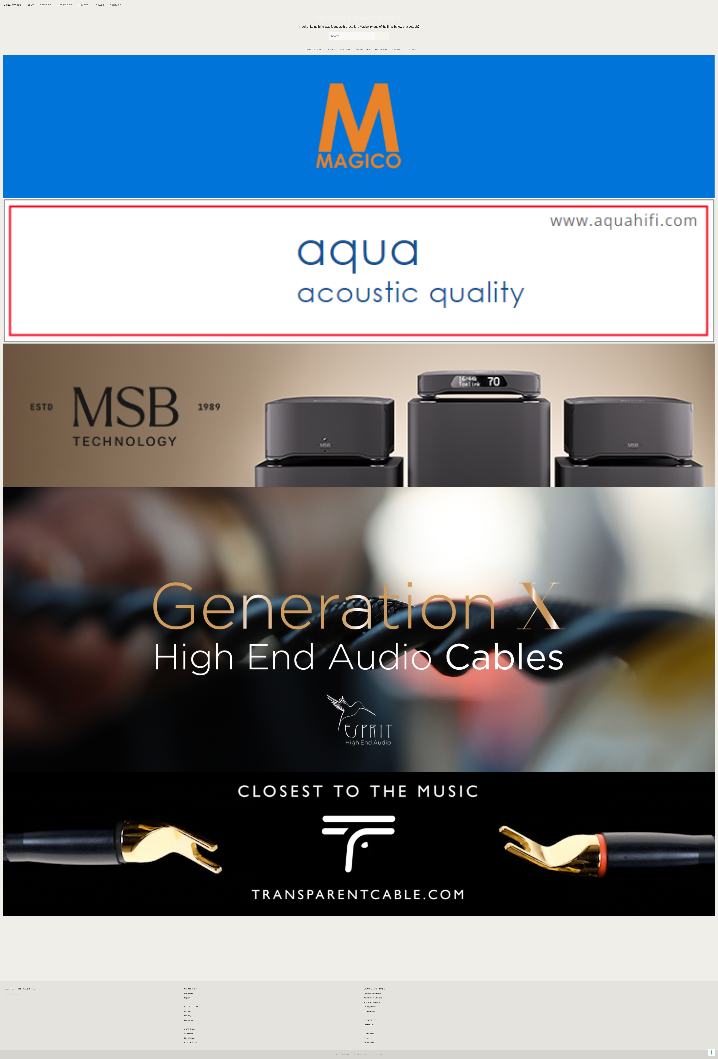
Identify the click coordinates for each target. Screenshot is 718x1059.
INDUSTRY (84, 5)
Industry (187, 1016)
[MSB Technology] (359, 415)
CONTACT (115, 5)
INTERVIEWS (64, 5)
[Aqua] (359, 270)
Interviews (188, 1020)
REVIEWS (45, 5)
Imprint (187, 998)
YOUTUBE (377, 1055)
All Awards (188, 1034)
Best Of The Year (191, 1043)
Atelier (366, 1038)
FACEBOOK (360, 1055)
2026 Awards (189, 1038)
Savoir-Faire (369, 1043)
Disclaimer (188, 993)
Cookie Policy (369, 1011)
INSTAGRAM (342, 1055)
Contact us (368, 1025)
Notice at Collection (372, 1002)
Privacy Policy (369, 1007)
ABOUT (100, 5)
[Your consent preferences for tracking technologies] (711, 1052)
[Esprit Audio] (359, 629)
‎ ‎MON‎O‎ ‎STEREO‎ (12, 5)
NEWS (31, 5)
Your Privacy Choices (373, 998)
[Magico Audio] (359, 126)
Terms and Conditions (373, 993)
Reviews (187, 1011)
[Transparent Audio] (359, 843)
